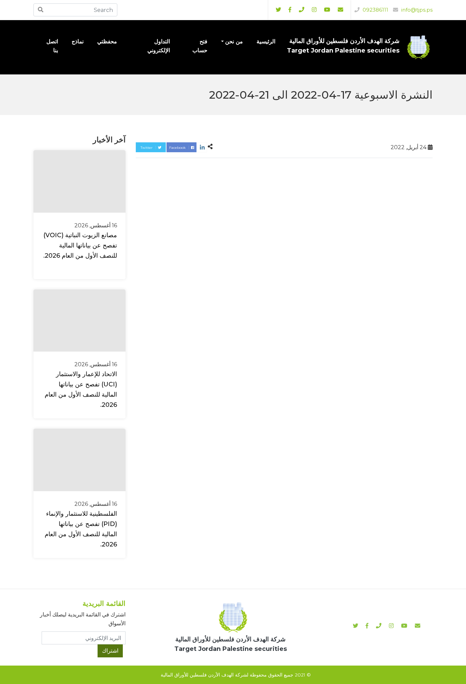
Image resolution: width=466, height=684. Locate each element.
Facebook (178, 147)
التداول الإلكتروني (158, 46)
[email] (340, 10)
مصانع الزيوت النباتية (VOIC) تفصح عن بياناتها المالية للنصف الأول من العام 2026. (80, 245)
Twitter (147, 147)
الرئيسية (266, 41)
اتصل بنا (52, 46)
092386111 (374, 9)
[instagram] (327, 10)
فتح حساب (199, 46)
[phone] (301, 10)
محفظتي (107, 41)
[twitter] (278, 10)
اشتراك (110, 650)
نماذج (78, 41)
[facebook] (290, 10)
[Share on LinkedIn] (202, 147)
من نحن (234, 41)
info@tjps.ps (416, 9)
